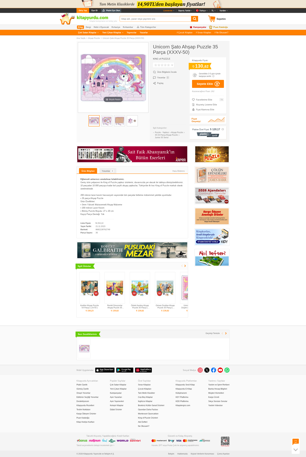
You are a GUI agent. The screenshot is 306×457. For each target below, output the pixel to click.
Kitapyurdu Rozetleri (85, 405)
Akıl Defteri (142, 422)
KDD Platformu (182, 401)
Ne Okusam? (222, 32)
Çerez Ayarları (223, 454)
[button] (185, 266)
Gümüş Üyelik (82, 389)
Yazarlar (144, 32)
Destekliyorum (82, 401)
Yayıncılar (131, 32)
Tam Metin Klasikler (146, 393)
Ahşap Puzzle (94, 38)
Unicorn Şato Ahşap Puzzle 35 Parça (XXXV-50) (123, 38)
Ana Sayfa (80, 38)
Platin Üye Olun (113, 10)
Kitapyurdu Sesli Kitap (185, 385)
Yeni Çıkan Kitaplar (111, 32)
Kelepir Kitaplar (116, 405)
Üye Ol (94, 10)
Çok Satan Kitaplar (87, 32)
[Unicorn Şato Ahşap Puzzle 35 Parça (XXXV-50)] (84, 348)
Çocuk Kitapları (185, 32)
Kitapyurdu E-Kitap (184, 389)
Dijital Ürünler (116, 409)
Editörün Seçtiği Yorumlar (87, 397)
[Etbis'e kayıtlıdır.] (225, 441)
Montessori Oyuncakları (148, 414)
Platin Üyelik (81, 385)
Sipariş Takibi (184, 11)
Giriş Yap (83, 10)
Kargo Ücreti (213, 397)
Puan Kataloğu (220, 27)
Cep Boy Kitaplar (145, 397)
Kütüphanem (181, 393)
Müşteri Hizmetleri (216, 393)
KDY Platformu (182, 397)
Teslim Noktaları (83, 409)
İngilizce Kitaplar (145, 401)
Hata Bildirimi (178, 171)
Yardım (222, 11)
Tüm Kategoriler (148, 27)
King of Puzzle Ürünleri (148, 418)
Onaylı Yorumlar (83, 393)
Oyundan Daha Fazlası (148, 409)
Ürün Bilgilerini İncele (167, 72)
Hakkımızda (182, 454)
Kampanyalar (199, 27)
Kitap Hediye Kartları (85, 422)
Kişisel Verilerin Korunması (202, 454)
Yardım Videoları (215, 405)
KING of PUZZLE (161, 58)
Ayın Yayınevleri (117, 401)
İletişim (171, 454)
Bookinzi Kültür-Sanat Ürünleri (151, 405)
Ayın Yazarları (116, 397)
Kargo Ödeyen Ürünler (86, 414)
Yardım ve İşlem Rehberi (218, 385)
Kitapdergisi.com (183, 405)
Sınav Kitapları (204, 32)
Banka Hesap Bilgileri (217, 389)
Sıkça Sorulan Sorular (217, 401)
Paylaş (160, 83)
